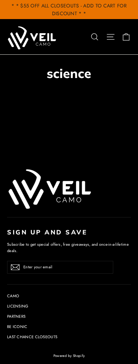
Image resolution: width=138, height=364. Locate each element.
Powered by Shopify (69, 355)
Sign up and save (47, 232)
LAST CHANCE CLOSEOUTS (32, 337)
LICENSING (18, 306)
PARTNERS (16, 316)
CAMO (13, 296)
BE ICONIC (17, 326)
